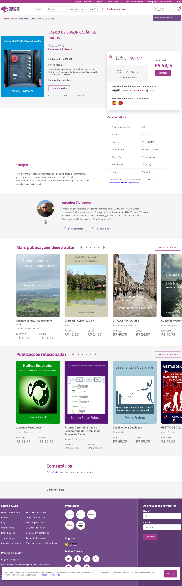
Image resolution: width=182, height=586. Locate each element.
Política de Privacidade (50, 575)
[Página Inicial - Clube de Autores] (10, 10)
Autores (4, 517)
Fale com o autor (104, 228)
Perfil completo (75, 228)
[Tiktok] (95, 558)
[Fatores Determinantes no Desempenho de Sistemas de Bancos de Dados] (86, 392)
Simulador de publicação (41, 543)
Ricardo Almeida (23, 432)
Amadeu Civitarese (62, 49)
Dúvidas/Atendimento (11, 512)
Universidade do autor (36, 527)
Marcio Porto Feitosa (74, 439)
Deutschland (112, 1)
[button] (81, 247)
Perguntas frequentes (11, 559)
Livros (14, 18)
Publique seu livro (134, 1)
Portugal (88, 1)
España (99, 1)
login (55, 472)
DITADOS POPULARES (126, 320)
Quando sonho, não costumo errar (34, 322)
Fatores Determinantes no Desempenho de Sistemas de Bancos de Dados (82, 431)
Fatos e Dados (8, 532)
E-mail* (147, 522)
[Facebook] (77, 558)
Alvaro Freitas (119, 432)
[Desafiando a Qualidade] (135, 392)
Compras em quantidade (37, 532)
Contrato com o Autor (11, 543)
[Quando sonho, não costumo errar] (38, 285)
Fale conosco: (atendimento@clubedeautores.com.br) (25, 564)
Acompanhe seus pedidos (159, 1)
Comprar (162, 72)
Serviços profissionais (36, 522)
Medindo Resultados (29, 427)
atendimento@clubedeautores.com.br (124, 183)
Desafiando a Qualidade (127, 427)
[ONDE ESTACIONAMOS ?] (86, 285)
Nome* (147, 511)
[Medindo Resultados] (38, 392)
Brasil (78, 1)
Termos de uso (8, 538)
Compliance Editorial (35, 517)
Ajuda (178, 1)
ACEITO (170, 573)
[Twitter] (68, 558)
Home (6, 18)
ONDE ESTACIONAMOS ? (79, 320)
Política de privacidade (36, 512)
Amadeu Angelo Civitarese (28, 328)
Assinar (150, 536)
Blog (3, 522)
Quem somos (7, 527)
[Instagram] (86, 558)
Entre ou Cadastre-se (162, 9)
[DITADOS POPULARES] (135, 285)
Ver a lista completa (168, 247)
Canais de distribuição (36, 538)
